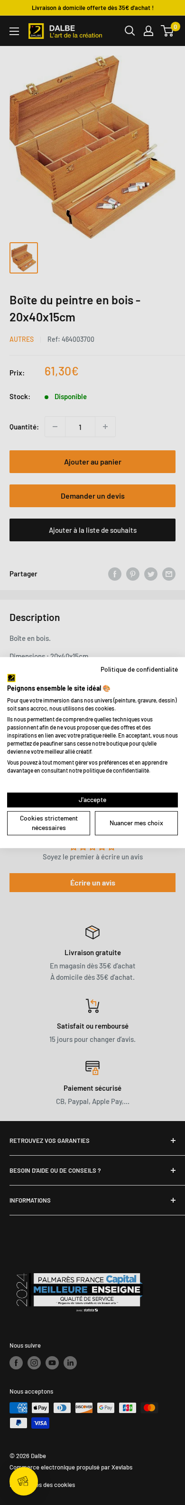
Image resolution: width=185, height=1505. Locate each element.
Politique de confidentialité (139, 669)
